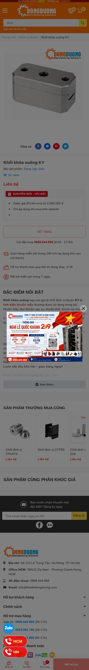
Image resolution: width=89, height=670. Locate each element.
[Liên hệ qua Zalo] (8, 628)
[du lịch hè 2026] (44, 337)
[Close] (83, 308)
